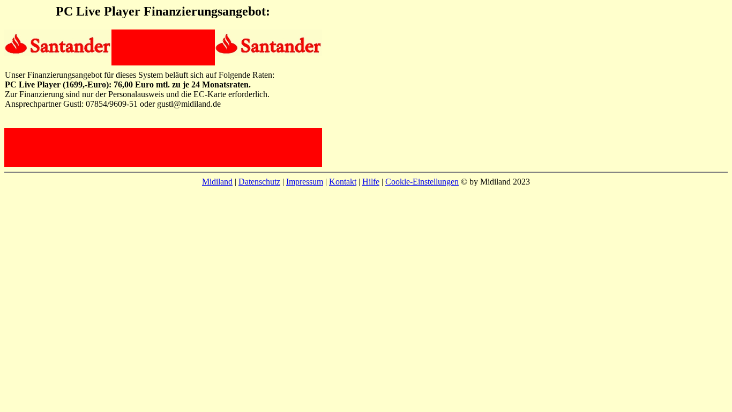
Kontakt (342, 181)
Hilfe (370, 181)
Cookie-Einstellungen (422, 181)
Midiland (217, 181)
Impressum (304, 181)
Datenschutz (259, 181)
